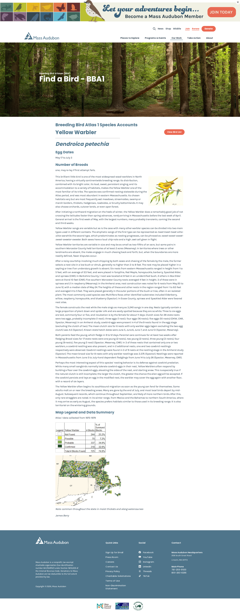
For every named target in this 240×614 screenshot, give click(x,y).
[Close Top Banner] (238, 2)
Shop (168, 28)
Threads (147, 571)
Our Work (177, 38)
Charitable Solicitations (118, 576)
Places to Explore (129, 38)
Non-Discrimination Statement (116, 587)
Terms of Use (113, 580)
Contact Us (112, 566)
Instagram (148, 561)
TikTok (146, 576)
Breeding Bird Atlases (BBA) (54, 73)
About (209, 38)
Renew (195, 28)
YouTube (147, 557)
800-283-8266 (179, 572)
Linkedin (147, 566)
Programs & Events (155, 38)
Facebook (148, 552)
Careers (110, 561)
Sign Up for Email (114, 552)
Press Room (112, 557)
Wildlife (177, 28)
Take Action (194, 38)
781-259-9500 (179, 569)
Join (187, 28)
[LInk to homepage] (41, 35)
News (160, 28)
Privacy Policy (113, 571)
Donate (209, 28)
